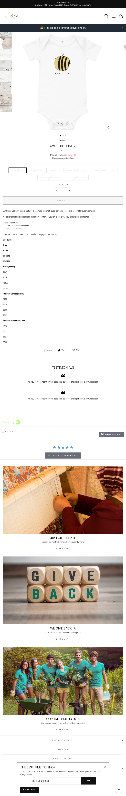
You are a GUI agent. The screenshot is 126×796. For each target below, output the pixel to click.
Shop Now (29, 790)
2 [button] (63, 135)
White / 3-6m (54, 170)
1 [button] (60, 135)
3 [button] (66, 135)
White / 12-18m (36, 170)
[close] (122, 28)
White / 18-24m (17, 170)
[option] (63, 4)
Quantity (63, 185)
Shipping (55, 158)
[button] (111, 434)
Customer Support (63, 740)
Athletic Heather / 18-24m (76, 170)
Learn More (63, 548)
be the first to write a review (63, 455)
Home (62, 140)
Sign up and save (63, 759)
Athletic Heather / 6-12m (50, 177)
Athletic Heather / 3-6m (76, 177)
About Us (63, 749)
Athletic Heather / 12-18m (104, 170)
